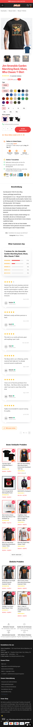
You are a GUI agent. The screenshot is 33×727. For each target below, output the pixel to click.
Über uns (3, 664)
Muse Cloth (12, 11)
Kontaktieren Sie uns (6, 689)
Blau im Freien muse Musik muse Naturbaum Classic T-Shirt (8, 544)
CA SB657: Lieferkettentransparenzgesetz (12, 673)
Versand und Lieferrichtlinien (9, 682)
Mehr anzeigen (16, 554)
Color (3, 88)
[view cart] (30, 5)
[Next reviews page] (29, 432)
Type (3, 82)
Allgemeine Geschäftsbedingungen (10, 666)
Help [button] (30, 724)
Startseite (4, 11)
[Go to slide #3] (25, 58)
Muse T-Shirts (22, 11)
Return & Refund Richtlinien (8, 686)
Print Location (6, 114)
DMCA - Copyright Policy (7, 671)
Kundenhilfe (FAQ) (6, 691)
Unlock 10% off (3, 719)
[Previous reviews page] (20, 432)
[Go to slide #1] (7, 58)
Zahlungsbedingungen (7, 684)
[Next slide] (29, 33)
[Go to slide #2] (16, 58)
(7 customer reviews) (15, 76)
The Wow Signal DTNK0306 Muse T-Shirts (7, 465)
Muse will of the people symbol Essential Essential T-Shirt (8, 582)
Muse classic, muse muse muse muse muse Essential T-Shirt (24, 582)
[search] (28, 5)
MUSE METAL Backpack (24, 491)
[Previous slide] (3, 33)
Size (3, 105)
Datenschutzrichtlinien (7, 669)
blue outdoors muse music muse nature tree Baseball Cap (8, 516)
